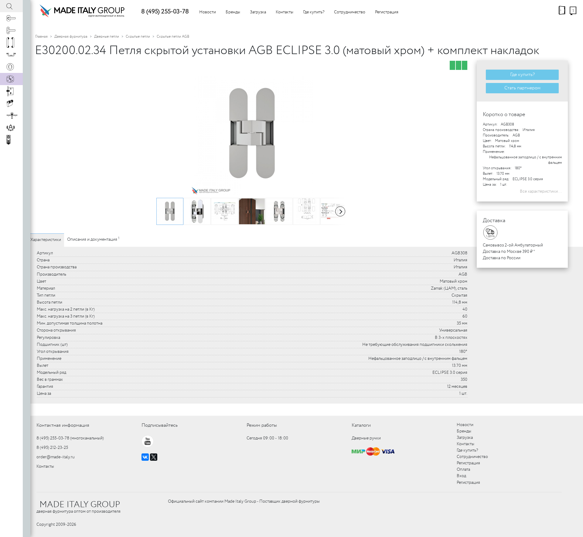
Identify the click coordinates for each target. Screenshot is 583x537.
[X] (153, 457)
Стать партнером (522, 87)
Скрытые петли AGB (173, 36)
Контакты (284, 12)
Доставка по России (501, 258)
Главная (41, 36)
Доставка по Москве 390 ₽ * (509, 252)
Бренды (233, 12)
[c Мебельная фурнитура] (11, 55)
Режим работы (262, 425)
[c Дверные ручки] (11, 18)
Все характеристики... (541, 191)
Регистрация (386, 12)
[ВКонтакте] (145, 457)
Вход (461, 476)
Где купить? (313, 12)
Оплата (463, 469)
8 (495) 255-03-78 (165, 11)
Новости (207, 12)
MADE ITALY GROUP (79, 504)
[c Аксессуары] (11, 128)
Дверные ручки (366, 438)
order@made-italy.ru (55, 457)
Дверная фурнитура (70, 36)
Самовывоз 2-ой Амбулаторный (513, 245)
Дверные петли (106, 36)
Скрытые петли (138, 36)
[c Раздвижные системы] (11, 115)
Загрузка (258, 12)
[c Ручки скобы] (11, 42)
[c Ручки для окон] (11, 30)
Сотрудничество (349, 12)
